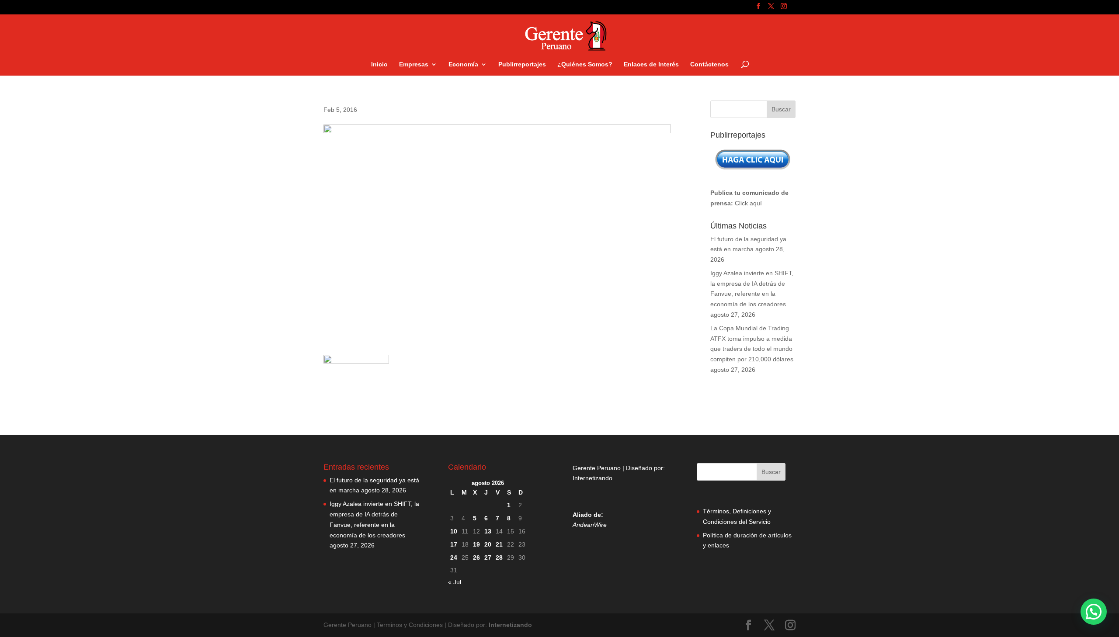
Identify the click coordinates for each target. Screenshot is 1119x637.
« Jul (454, 581)
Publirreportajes (522, 64)
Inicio (379, 64)
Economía (463, 64)
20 (487, 544)
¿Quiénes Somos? (584, 64)
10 (453, 531)
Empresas (413, 64)
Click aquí (748, 203)
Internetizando (592, 477)
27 (487, 557)
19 (476, 544)
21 (499, 544)
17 (453, 544)
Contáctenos (709, 64)
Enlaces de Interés (651, 64)
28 (499, 557)
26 (476, 557)
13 (487, 531)
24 (453, 557)
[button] (1094, 612)
